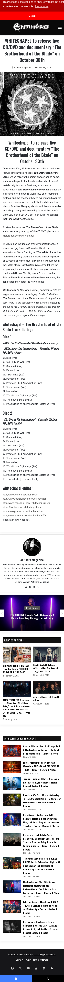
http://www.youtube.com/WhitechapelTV (24, 515)
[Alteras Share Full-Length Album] (47, 687)
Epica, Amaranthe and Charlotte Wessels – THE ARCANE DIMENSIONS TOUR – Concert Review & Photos (41, 766)
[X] (34, 587)
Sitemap (44, 960)
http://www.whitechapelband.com (20, 494)
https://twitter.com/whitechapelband (22, 507)
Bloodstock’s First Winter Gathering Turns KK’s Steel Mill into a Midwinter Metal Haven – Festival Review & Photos (42, 800)
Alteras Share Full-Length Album (46, 698)
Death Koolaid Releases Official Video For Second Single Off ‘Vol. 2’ (45, 668)
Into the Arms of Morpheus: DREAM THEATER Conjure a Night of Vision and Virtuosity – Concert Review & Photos (40, 907)
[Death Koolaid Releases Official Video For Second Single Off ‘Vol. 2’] (47, 654)
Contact (19, 960)
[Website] (26, 587)
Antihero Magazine (22, 67)
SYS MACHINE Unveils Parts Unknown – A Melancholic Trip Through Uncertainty (32, 616)
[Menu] (60, 28)
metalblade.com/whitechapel (18, 235)
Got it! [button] (32, 15)
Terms (36, 960)
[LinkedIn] (38, 587)
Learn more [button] (41, 6)
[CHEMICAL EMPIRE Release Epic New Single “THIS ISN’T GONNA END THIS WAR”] (17, 654)
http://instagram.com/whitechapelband (23, 511)
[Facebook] (30, 587)
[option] (32, 613)
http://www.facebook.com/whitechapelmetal (26, 503)
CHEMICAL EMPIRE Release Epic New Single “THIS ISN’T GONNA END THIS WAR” (17, 669)
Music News (32, 608)
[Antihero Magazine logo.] (31, 27)
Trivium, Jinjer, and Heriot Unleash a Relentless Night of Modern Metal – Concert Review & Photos (41, 782)
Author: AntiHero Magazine (36, 582)
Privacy (28, 960)
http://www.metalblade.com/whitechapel (24, 498)
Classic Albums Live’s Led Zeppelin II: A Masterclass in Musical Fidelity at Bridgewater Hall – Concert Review (42, 749)
